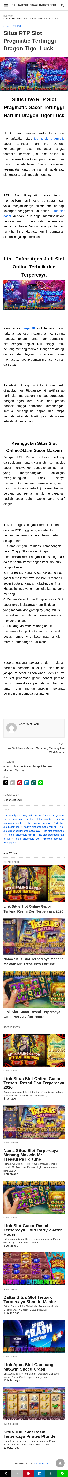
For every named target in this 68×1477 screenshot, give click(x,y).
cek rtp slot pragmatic (39, 819)
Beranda (8, 16)
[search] (63, 5)
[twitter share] (5, 782)
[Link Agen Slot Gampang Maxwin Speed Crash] (34, 1336)
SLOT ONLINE (12, 26)
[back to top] (60, 1463)
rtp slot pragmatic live (26, 838)
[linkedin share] (26, 782)
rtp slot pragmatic (54, 830)
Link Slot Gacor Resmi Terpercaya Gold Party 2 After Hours (32, 1230)
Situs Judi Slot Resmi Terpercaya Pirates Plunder (30, 1434)
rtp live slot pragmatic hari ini (40, 826)
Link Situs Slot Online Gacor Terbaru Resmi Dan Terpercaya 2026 (33, 1083)
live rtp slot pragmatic (49, 138)
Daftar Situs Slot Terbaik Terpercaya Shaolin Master (29, 1299)
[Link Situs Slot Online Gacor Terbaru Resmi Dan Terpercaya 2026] (34, 883)
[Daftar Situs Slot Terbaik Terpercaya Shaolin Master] (34, 1268)
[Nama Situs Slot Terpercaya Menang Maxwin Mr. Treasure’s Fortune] (34, 936)
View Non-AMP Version (43, 1463)
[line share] (40, 782)
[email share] (12, 782)
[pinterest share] (19, 782)
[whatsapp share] (33, 782)
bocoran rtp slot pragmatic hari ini (22, 815)
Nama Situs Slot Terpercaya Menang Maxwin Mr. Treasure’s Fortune (30, 1155)
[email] (17, 1473)
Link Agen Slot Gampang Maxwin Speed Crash (28, 1366)
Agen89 (29, 328)
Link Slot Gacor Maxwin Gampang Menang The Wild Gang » (35, 750)
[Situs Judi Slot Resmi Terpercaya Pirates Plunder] (34, 1403)
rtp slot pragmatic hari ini (21, 834)
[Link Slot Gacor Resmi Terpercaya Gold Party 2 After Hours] (34, 989)
